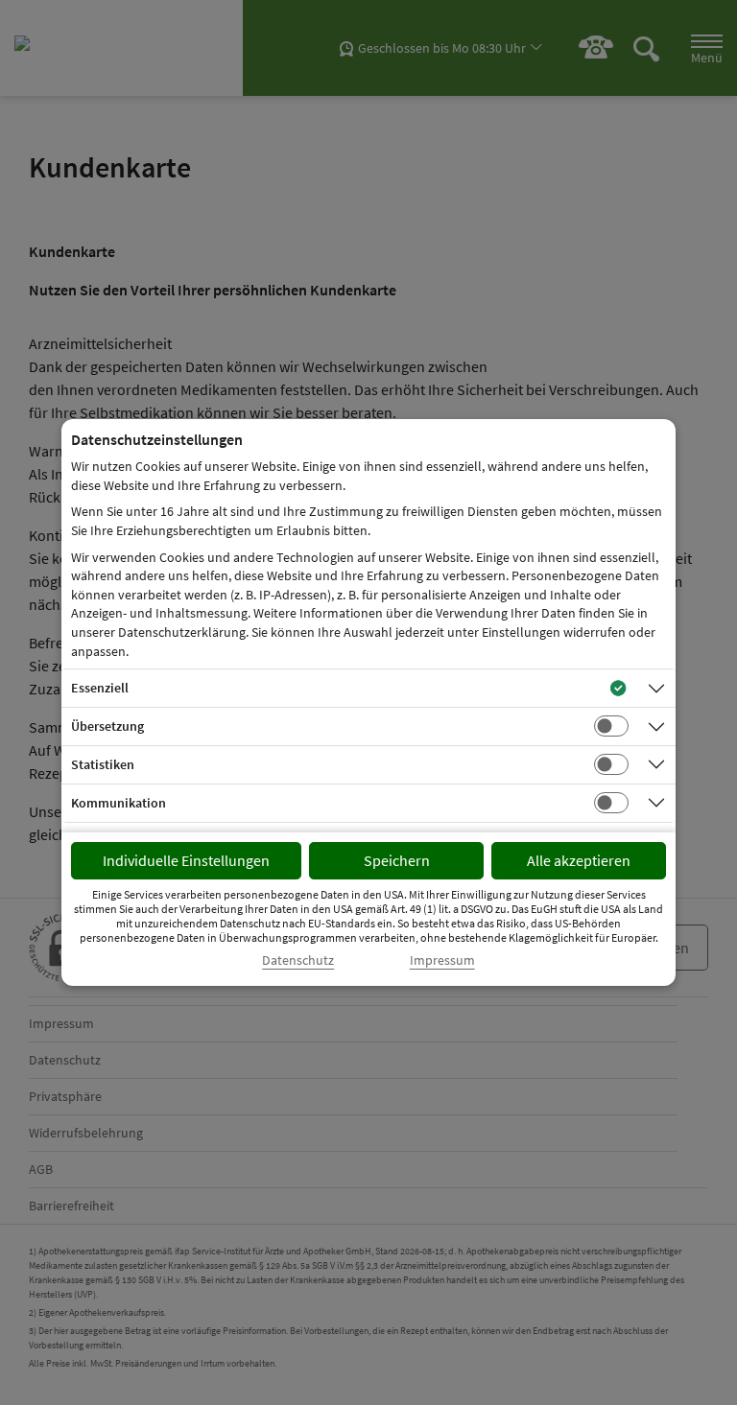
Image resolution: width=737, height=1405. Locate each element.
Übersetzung (107, 726)
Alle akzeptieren (578, 860)
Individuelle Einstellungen (186, 860)
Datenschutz (298, 960)
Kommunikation (118, 802)
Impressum (442, 960)
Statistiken (102, 764)
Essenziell (100, 687)
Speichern (397, 860)
